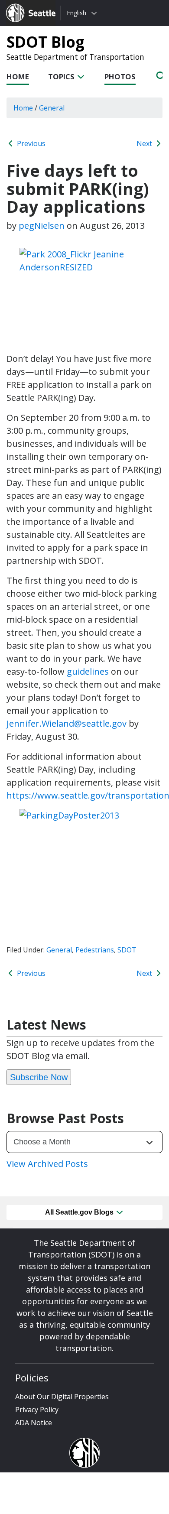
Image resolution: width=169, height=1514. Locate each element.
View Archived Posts (47, 1164)
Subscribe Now (39, 1077)
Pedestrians (94, 950)
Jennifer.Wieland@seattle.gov (66, 723)
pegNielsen (42, 225)
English (76, 13)
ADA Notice (33, 1422)
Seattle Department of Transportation (75, 57)
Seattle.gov (24, 5)
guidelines (88, 671)
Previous (30, 143)
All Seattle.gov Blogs (80, 1212)
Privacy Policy (36, 1409)
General (59, 950)
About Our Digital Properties (62, 1396)
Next (145, 143)
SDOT (126, 950)
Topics (62, 76)
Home (17, 76)
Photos (120, 76)
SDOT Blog (45, 41)
